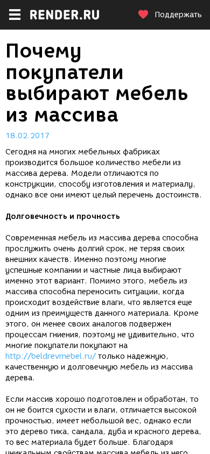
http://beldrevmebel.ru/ (50, 356)
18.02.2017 (27, 135)
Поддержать (178, 14)
